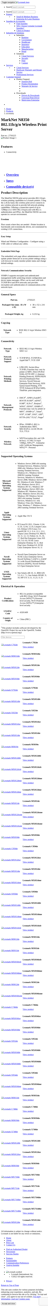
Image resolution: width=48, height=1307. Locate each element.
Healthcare (26, 42)
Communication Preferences (17, 1263)
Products (9, 111)
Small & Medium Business (27, 17)
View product (28, 647)
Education (26, 47)
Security (25, 58)
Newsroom (10, 1252)
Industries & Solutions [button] (15, 33)
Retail (24, 51)
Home (8, 109)
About (8, 1240)
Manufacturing (27, 49)
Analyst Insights (12, 1265)
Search (9, 7)
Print (23, 61)
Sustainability (11, 1261)
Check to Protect (23, 30)
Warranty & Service (30, 86)
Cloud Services (28, 56)
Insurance (25, 44)
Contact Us (10, 1245)
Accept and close (8, 1304)
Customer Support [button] (13, 77)
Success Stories (12, 1254)
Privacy (9, 1281)
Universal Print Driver (30, 98)
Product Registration (30, 84)
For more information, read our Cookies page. (21, 1298)
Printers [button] (9, 14)
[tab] (26, 174)
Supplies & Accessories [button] (15, 21)
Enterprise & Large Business (28, 19)
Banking (25, 37)
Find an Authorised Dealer (17, 1249)
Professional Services (25, 74)
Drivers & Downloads (30, 95)
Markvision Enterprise (30, 100)
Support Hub (27, 81)
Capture (25, 63)
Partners (9, 1258)
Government (27, 40)
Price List (10, 1243)
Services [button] (9, 65)
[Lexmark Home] (22, 2)
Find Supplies (22, 24)
